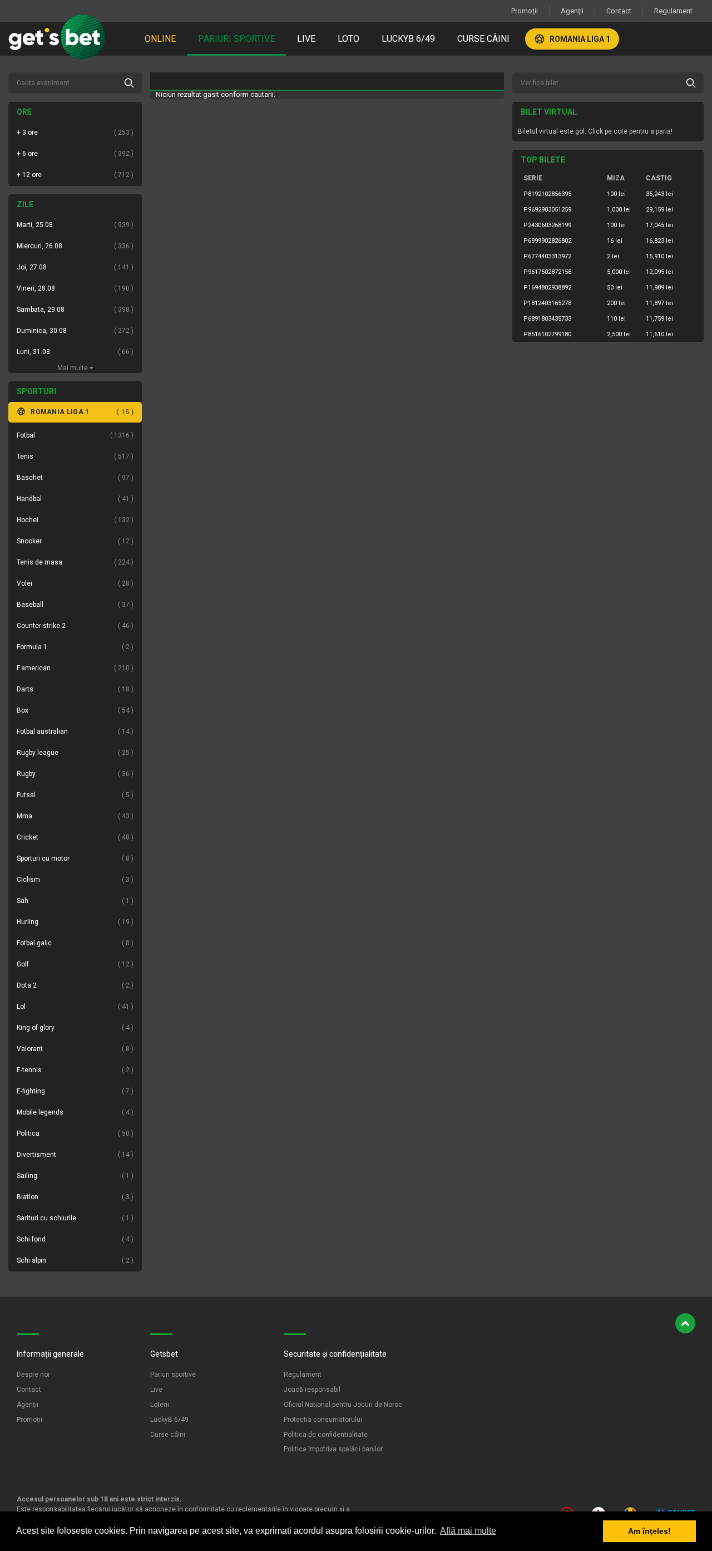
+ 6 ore (74, 154)
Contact (618, 11)
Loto (348, 38)
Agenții (572, 11)
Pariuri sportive (236, 38)
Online (160, 38)
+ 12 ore (74, 175)
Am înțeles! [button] (649, 1531)
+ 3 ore (74, 132)
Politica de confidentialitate (326, 1435)
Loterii (159, 1404)
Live (306, 38)
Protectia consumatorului (323, 1420)
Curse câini (483, 38)
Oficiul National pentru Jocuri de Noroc (343, 1404)
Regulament (673, 11)
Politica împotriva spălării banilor (333, 1449)
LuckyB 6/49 (408, 38)
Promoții (524, 11)
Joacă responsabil (312, 1389)
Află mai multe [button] (468, 1530)
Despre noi (33, 1374)
